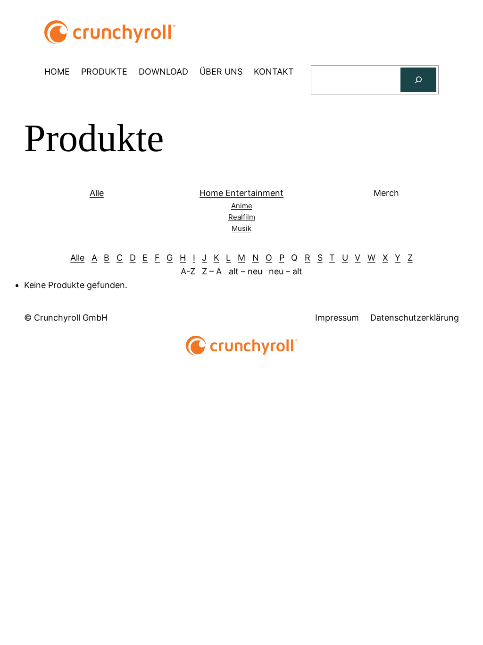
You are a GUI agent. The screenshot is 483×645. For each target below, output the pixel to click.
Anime (241, 205)
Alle (97, 193)
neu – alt (285, 271)
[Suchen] (418, 80)
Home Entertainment (241, 193)
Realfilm (241, 216)
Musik (241, 228)
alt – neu (245, 271)
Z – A (212, 271)
